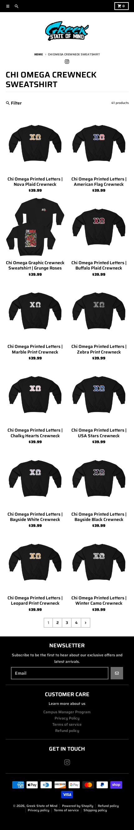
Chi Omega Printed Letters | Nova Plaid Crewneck (35, 181)
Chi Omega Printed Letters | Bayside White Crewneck (35, 517)
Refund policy (108, 806)
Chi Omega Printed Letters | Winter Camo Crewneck (99, 600)
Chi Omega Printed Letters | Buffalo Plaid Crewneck (99, 265)
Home (38, 54)
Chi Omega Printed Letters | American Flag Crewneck (99, 181)
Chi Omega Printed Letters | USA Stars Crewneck (99, 433)
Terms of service (66, 810)
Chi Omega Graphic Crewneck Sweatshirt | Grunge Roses (35, 265)
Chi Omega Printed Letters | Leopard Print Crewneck (35, 600)
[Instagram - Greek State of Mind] (67, 61)
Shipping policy (95, 810)
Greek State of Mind (41, 806)
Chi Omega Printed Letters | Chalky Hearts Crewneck (35, 433)
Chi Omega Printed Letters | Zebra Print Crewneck (99, 349)
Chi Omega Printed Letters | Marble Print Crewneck (35, 349)
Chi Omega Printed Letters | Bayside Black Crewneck (99, 517)
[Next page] (85, 622)
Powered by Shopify (77, 806)
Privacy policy (38, 810)
